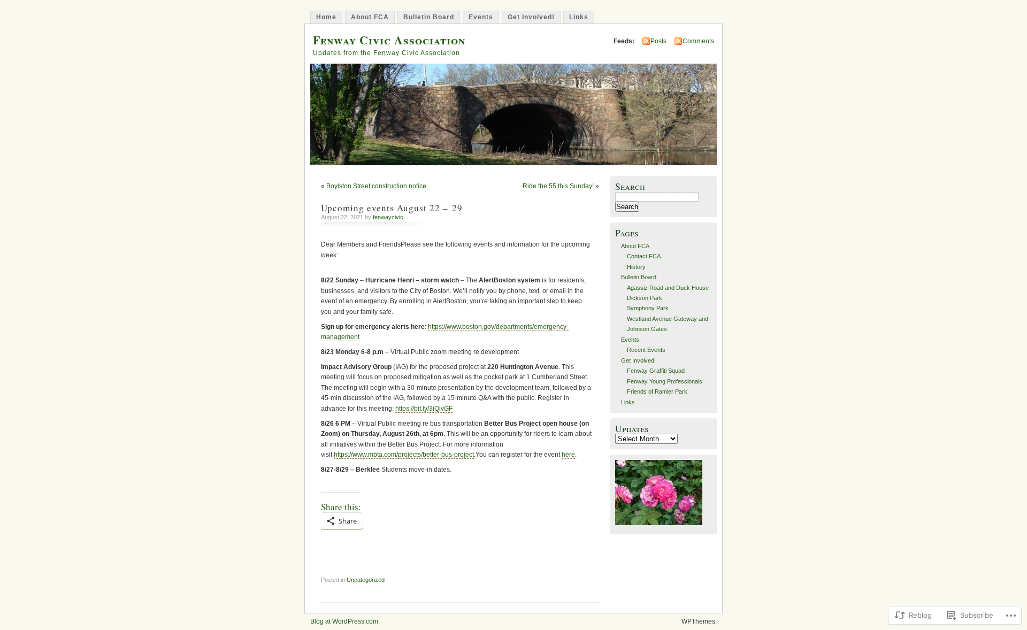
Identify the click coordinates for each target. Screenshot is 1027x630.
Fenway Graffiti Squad (656, 370)
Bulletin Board (428, 17)
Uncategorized (366, 580)
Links (578, 17)
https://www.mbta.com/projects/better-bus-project (404, 454)
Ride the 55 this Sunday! (558, 186)
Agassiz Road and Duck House (668, 288)
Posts (658, 41)
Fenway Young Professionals (664, 381)
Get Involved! (531, 17)
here (568, 454)
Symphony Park (648, 308)
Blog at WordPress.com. (345, 621)
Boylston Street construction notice (376, 186)
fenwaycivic (388, 217)
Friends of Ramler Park (657, 391)
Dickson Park (644, 298)
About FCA (370, 17)
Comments (698, 41)
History (636, 267)
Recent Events (646, 350)
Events (481, 17)
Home (326, 17)
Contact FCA (644, 256)
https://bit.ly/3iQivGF (424, 408)
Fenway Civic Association (389, 40)
